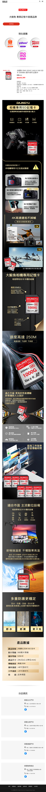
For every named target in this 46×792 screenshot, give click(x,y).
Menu (42, 0)
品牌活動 (19, 786)
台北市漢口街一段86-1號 (35, 703)
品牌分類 (25, 786)
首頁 (9, 786)
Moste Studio (32, 790)
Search (40, 0)
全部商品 (11, 24)
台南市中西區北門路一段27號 (36, 725)
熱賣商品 (14, 786)
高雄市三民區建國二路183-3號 (36, 747)
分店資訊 (36, 786)
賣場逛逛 (30, 786)
